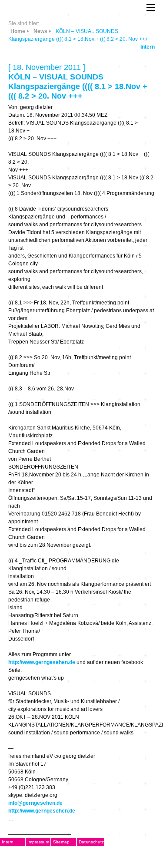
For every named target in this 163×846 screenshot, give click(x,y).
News (40, 31)
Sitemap (61, 841)
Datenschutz (91, 841)
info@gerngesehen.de (35, 803)
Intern (147, 47)
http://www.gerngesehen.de (41, 662)
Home (17, 31)
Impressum (38, 841)
